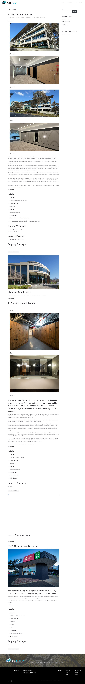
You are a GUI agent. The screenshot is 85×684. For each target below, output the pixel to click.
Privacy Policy (68, 670)
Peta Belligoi (10, 247)
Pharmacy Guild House (19, 292)
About (76, 672)
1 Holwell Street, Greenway (67, 25)
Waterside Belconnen (65, 22)
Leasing (62, 2)
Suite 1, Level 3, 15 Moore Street (29, 672)
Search (63, 9)
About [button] (75, 2)
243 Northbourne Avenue (20, 14)
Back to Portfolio (11, 20)
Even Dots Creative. (59, 680)
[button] (76, 681)
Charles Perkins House (66, 21)
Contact (81, 2)
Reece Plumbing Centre (19, 535)
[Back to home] (9, 2)
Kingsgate (63, 24)
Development (69, 2)
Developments (78, 670)
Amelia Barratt (17, 17)
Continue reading (13, 251)
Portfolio (42, 17)
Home (67, 672)
